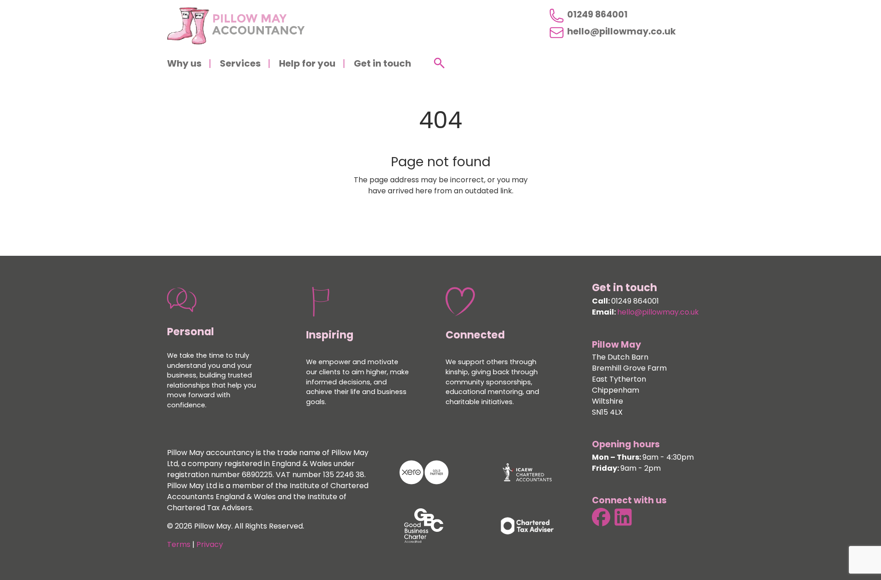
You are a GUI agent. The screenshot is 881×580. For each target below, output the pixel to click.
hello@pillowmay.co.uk (621, 32)
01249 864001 (597, 15)
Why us (184, 64)
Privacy (209, 545)
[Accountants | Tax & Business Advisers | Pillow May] (236, 26)
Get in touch (382, 64)
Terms (178, 545)
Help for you (307, 64)
